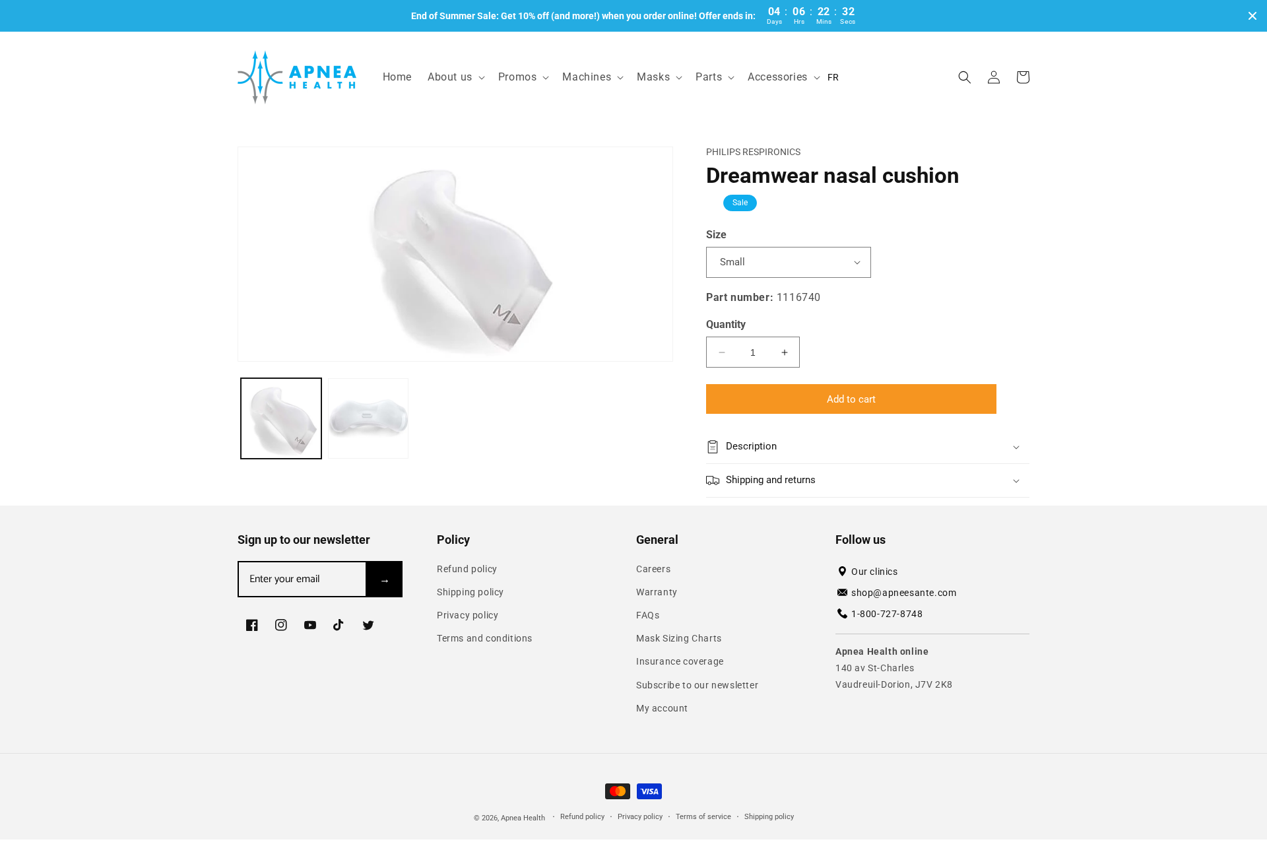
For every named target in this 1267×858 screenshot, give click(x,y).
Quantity (726, 324)
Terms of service (703, 816)
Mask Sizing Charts (679, 638)
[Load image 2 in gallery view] (368, 418)
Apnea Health (524, 818)
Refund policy (467, 569)
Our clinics (874, 571)
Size (716, 234)
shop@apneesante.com (903, 592)
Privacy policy (467, 615)
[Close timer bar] (1252, 16)
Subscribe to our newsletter (697, 685)
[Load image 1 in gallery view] (281, 418)
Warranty (657, 592)
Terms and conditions (485, 638)
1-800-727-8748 (887, 614)
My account (662, 708)
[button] (455, 77)
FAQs (647, 615)
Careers (653, 569)
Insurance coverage (680, 661)
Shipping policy (470, 592)
